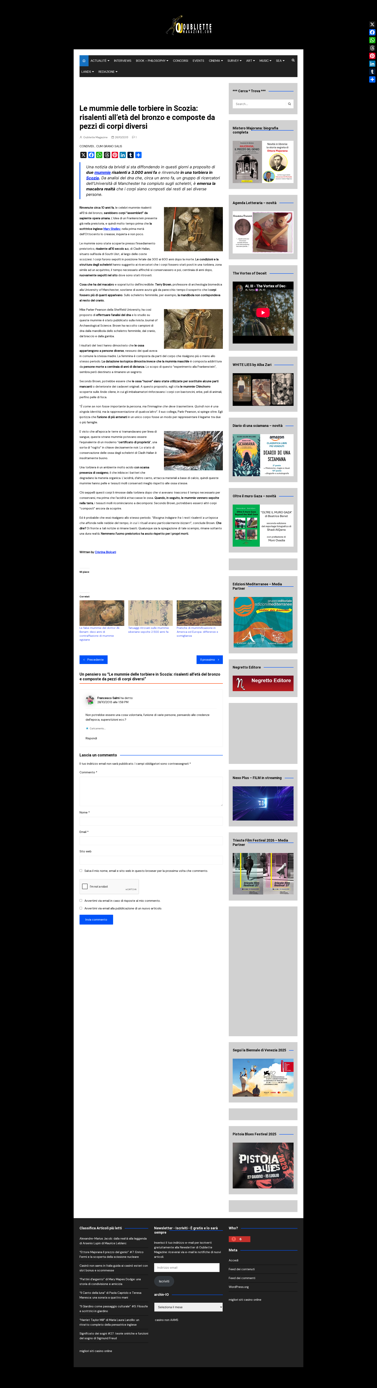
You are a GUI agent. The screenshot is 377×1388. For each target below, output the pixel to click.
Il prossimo (207, 660)
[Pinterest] (372, 56)
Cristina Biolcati (105, 552)
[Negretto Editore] (263, 683)
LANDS (86, 72)
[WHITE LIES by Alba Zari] (263, 389)
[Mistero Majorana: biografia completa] (263, 162)
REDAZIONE (107, 72)
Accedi (233, 1260)
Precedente (95, 660)
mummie (102, 172)
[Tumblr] (372, 72)
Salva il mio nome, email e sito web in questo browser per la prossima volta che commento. (146, 871)
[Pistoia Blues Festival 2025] (263, 1165)
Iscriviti (164, 1281)
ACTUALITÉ (99, 61)
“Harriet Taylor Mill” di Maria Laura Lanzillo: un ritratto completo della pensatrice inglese (109, 1322)
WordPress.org (239, 1287)
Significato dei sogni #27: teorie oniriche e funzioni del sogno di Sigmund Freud (114, 1336)
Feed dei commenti (242, 1278)
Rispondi (91, 738)
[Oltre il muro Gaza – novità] (263, 526)
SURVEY (233, 61)
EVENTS (198, 61)
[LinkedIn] (372, 64)
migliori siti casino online (96, 1351)
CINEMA (214, 61)
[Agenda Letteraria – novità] (263, 232)
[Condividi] (372, 79)
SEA (279, 61)
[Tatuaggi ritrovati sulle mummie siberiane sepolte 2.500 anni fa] (150, 613)
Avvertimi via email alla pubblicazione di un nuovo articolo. (123, 908)
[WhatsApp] (372, 40)
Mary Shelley (111, 229)
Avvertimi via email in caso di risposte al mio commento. (122, 901)
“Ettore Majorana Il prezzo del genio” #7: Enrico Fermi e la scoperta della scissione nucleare (112, 1254)
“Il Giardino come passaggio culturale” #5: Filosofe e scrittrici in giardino (114, 1308)
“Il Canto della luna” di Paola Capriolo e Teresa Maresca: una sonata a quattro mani (110, 1295)
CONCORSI (180, 61)
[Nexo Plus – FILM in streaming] (263, 803)
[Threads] (372, 48)
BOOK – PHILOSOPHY (151, 61)
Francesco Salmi (108, 698)
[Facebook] (372, 32)
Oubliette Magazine (95, 137)
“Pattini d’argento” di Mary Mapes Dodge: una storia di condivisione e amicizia (110, 1281)
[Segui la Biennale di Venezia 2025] (263, 1078)
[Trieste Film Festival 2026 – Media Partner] (263, 874)
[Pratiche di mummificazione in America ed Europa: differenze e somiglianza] (199, 613)
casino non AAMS (166, 1320)
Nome (85, 812)
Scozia (92, 178)
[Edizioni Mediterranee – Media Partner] (263, 622)
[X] (372, 24)
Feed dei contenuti (242, 1269)
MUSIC (264, 61)
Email (84, 832)
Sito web (86, 851)
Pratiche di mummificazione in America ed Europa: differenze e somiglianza (197, 631)
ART (249, 61)
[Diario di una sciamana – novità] (263, 455)
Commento (88, 772)
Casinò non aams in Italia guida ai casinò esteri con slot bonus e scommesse (114, 1268)
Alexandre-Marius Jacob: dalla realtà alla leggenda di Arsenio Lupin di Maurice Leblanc (113, 1241)
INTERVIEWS (122, 61)
